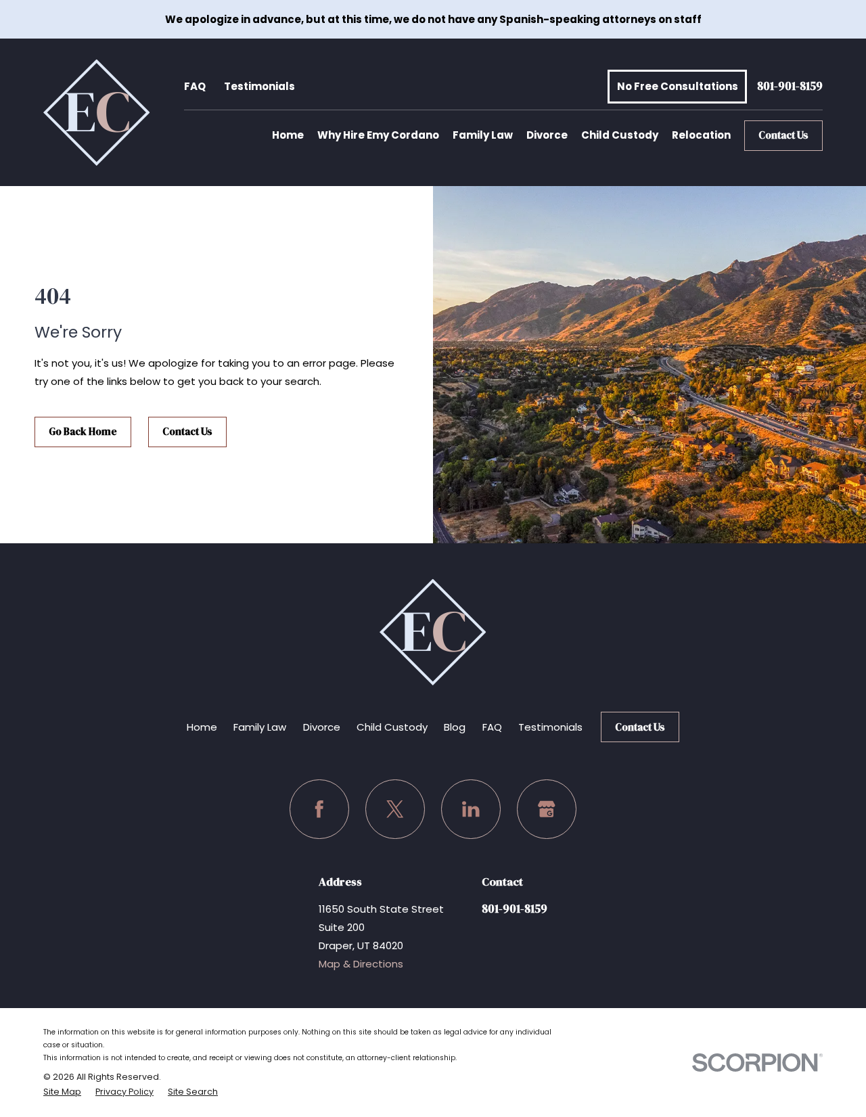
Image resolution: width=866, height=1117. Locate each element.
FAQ (195, 86)
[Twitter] (395, 809)
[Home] (96, 112)
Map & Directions (361, 964)
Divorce (321, 727)
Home (202, 727)
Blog (454, 727)
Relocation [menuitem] (701, 135)
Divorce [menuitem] (547, 135)
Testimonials (259, 86)
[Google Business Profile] (546, 809)
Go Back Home (83, 431)
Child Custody (392, 727)
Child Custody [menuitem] (619, 135)
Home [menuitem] (288, 135)
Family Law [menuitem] (483, 135)
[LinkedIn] (471, 809)
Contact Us (783, 135)
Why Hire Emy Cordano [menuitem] (378, 135)
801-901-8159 (790, 87)
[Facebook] (319, 809)
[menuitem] (62, 1092)
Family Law (259, 727)
